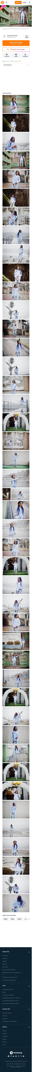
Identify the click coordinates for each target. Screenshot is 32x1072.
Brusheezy (5, 967)
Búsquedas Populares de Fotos (10, 1013)
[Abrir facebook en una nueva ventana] (8, 1068)
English (4, 1043)
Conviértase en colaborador (9, 1033)
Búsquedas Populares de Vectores (11, 1010)
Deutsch (4, 1051)
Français (4, 1054)
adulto (5, 931)
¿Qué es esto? (17, 61)
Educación (5, 979)
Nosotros (4, 1030)
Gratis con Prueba (16, 43)
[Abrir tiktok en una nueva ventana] (18, 1068)
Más (3, 1057)
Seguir (26, 37)
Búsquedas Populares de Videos (10, 1015)
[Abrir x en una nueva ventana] (20, 1068)
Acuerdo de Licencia (7, 1001)
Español (4, 1045)
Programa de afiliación (8, 1007)
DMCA (4, 1004)
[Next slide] (25, 931)
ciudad (19, 931)
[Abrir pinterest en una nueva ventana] (15, 1068)
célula (12, 931)
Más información (8, 64)
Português (5, 1048)
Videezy (4, 973)
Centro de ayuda (6, 1025)
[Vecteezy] (2, 2)
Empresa (4, 976)
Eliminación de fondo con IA (9, 989)
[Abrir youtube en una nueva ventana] (23, 1068)
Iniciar (24, 2)
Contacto (4, 1028)
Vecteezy (4, 970)
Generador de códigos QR (9, 992)
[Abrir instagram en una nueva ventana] (10, 1068)
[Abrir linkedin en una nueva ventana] (13, 1068)
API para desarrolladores (8, 982)
